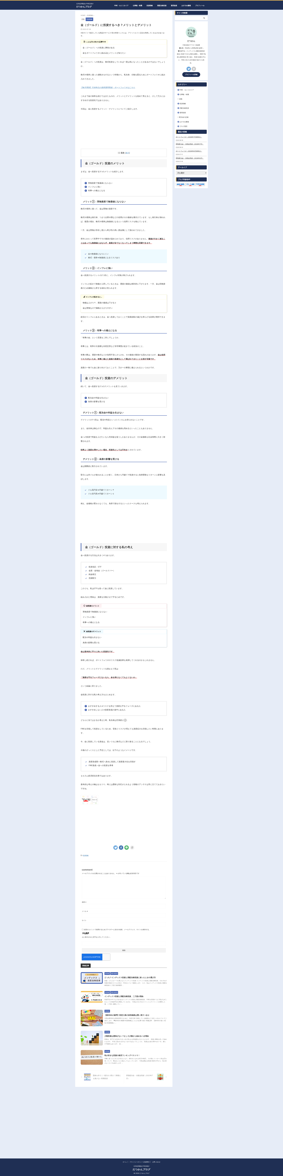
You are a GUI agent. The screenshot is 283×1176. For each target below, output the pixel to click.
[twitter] (115, 847)
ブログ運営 (183, 126)
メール (85, 911)
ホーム (125, 1162)
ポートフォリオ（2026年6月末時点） (189, 151)
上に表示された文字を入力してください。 (96, 937)
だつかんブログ (84, 6)
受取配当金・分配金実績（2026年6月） (190, 158)
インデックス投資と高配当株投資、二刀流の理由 (123, 996)
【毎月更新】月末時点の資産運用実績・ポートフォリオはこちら (108, 87)
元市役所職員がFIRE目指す (142, 1166)
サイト (84, 920)
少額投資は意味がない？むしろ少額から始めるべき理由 (126, 1036)
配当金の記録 (183, 117)
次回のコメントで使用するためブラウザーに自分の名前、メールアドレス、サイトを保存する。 (117, 929)
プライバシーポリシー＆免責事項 (139, 1162)
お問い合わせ (156, 1162)
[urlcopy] (132, 847)
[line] (126, 847)
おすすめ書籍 (186, 5)
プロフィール (200, 5)
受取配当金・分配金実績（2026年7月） (190, 144)
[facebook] (121, 847)
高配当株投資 (161, 5)
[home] (194, 69)
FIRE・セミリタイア (121, 5)
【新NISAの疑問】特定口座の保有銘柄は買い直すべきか (126, 1015)
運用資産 (174, 5)
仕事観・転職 (137, 5)
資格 (180, 99)
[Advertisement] (124, 130)
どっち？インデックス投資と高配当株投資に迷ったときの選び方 (130, 977)
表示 (127, 153)
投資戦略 (150, 5)
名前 (84, 902)
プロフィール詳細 (191, 74)
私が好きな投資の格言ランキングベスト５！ (122, 1055)
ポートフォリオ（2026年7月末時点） (189, 137)
